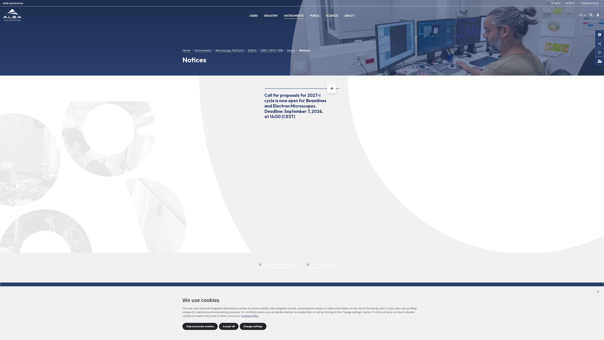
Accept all (229, 326)
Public (315, 15)
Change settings (253, 326)
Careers (555, 3)
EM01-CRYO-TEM (271, 50)
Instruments (294, 15)
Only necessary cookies (200, 326)
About (349, 15)
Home (186, 50)
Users (253, 15)
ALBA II (570, 3)
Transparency (589, 3)
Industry (271, 15)
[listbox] (582, 15)
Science (332, 15)
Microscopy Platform (229, 50)
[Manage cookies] (599, 61)
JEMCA (252, 50)
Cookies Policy (249, 316)
